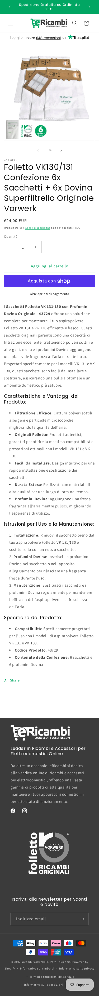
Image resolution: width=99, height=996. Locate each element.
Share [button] (15, 680)
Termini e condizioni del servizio (52, 977)
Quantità (10, 236)
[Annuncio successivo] (89, 7)
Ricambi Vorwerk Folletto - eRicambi (46, 962)
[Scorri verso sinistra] (38, 150)
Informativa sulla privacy (77, 968)
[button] (10, 23)
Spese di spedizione (37, 227)
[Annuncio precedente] (10, 7)
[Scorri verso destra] (61, 150)
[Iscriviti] (82, 919)
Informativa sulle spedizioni (43, 984)
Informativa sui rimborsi (37, 968)
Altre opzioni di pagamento (49, 294)
